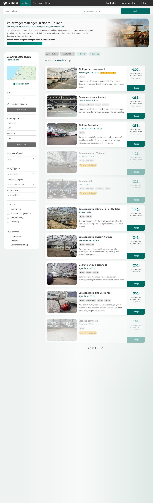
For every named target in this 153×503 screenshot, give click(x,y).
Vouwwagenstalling (92, 11)
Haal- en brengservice (21, 213)
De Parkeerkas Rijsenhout (93, 264)
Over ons (37, 3)
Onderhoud (16, 236)
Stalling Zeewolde (88, 320)
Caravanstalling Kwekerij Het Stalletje (99, 208)
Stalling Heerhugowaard (92, 69)
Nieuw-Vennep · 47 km (89, 240)
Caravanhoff (85, 180)
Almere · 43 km (85, 212)
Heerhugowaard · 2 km (97, 72)
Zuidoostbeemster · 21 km (90, 128)
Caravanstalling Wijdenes (92, 152)
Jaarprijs (95, 54)
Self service (16, 209)
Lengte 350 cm (52, 54)
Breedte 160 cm (67, 54)
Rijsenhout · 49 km (87, 268)
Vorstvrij (15, 221)
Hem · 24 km (84, 184)
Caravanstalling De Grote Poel (95, 292)
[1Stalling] (10, 3)
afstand (59, 60)
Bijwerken (21, 109)
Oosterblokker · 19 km (88, 100)
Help (47, 3)
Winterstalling (17, 217)
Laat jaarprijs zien (19, 104)
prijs (69, 60)
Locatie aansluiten (129, 3)
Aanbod (25, 3)
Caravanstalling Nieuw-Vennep (95, 236)
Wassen (14, 240)
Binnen (83, 54)
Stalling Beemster (88, 124)
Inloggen (145, 3)
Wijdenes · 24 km (86, 156)
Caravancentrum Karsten (92, 96)
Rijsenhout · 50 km (87, 296)
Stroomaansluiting (19, 244)
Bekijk (136, 88)
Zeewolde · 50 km (86, 324)
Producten (111, 3)
